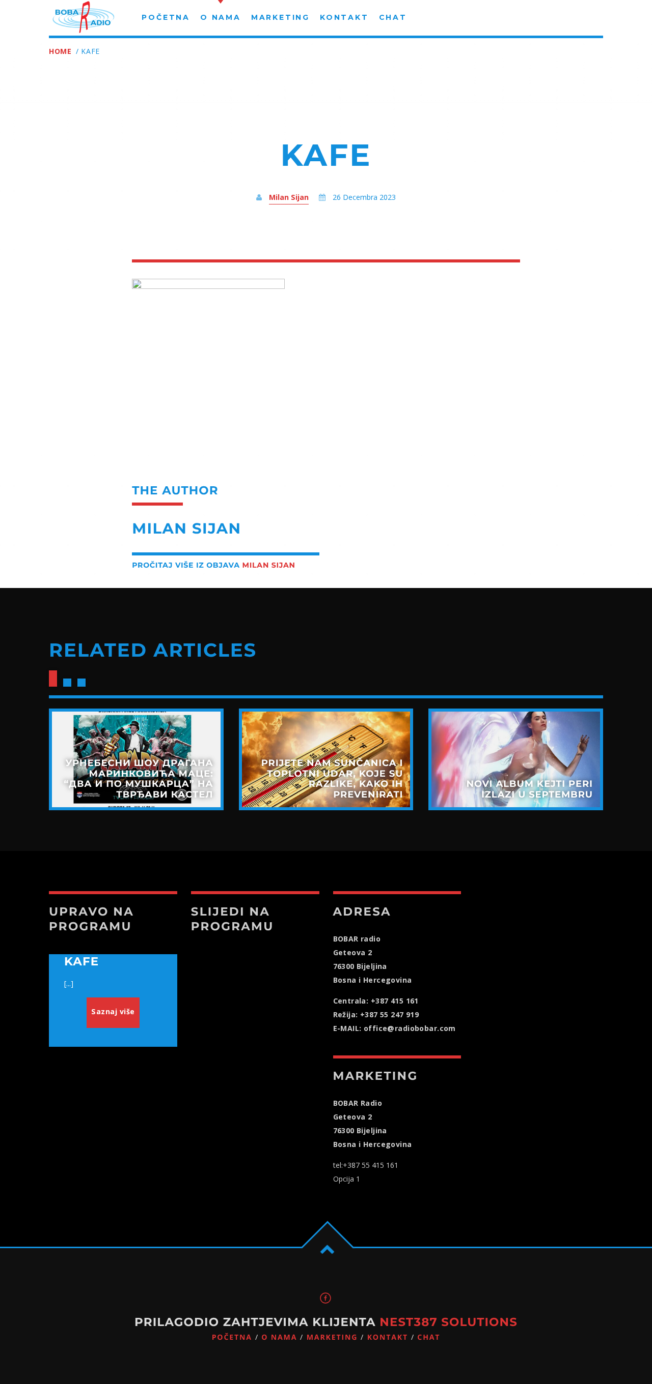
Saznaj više (113, 1011)
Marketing (332, 1337)
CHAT (428, 1337)
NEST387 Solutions (448, 1322)
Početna (232, 1337)
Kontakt (387, 1337)
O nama (279, 1337)
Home (60, 51)
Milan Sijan (289, 197)
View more (136, 759)
